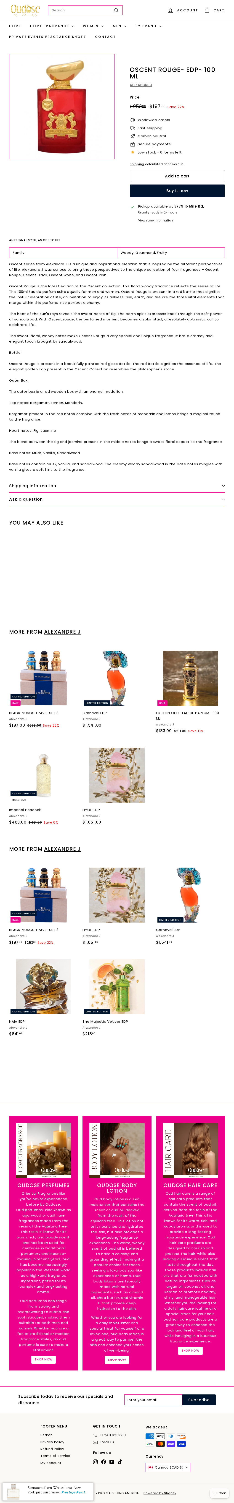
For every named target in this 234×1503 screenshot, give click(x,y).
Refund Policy (52, 1449)
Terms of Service (55, 1456)
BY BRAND (147, 26)
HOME (15, 26)
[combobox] (85, 10)
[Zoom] (61, 106)
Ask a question (26, 499)
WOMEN (91, 26)
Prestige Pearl (73, 1492)
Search (46, 1435)
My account (50, 1463)
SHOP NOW (44, 1359)
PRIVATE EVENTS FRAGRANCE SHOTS (47, 36)
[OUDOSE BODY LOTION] (116, 1150)
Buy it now (177, 190)
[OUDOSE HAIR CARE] (190, 1150)
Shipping (137, 164)
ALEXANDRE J (141, 84)
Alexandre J (62, 631)
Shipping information (32, 486)
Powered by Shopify (160, 1493)
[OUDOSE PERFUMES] (43, 1150)
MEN (118, 26)
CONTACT (105, 36)
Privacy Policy (52, 1442)
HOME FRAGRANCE (50, 26)
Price (135, 97)
